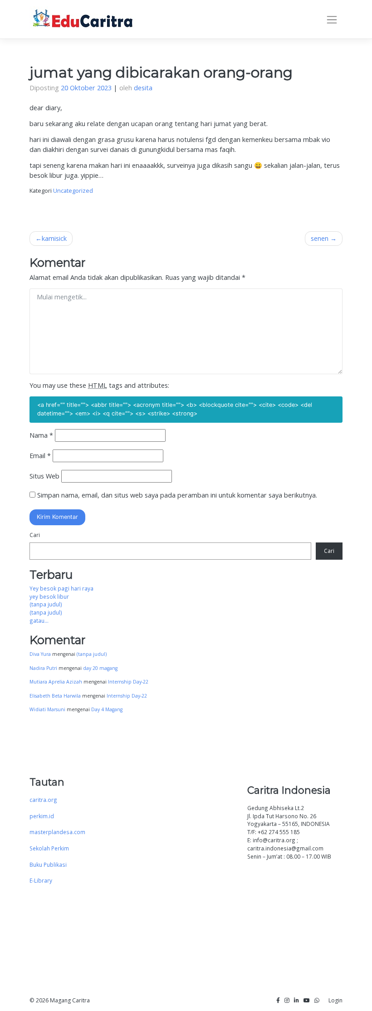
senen (319, 238)
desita (143, 87)
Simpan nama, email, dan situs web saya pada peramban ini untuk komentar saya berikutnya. (177, 495)
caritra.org (43, 799)
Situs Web (44, 476)
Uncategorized (73, 190)
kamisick (54, 238)
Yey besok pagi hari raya (61, 588)
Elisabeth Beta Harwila (55, 696)
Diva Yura (40, 654)
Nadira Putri (43, 668)
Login (335, 1000)
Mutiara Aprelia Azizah (55, 682)
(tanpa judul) (45, 604)
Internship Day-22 (128, 682)
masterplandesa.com (57, 831)
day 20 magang (100, 668)
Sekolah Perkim (49, 848)
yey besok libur (49, 596)
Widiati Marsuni (47, 709)
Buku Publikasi (48, 864)
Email (40, 455)
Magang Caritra (70, 1000)
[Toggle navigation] (332, 19)
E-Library (40, 880)
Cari (34, 534)
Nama (41, 435)
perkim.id (41, 816)
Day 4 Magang (106, 709)
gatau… (39, 620)
